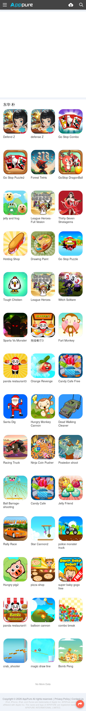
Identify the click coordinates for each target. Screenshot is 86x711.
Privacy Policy (62, 698)
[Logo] (21, 5)
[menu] (5, 5)
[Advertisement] (43, 54)
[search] (81, 5)
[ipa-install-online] (71, 5)
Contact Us (78, 698)
